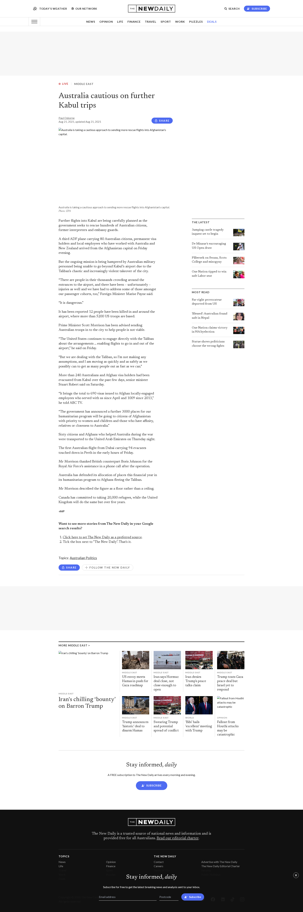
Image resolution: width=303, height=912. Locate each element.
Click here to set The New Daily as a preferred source (102, 537)
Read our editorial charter (177, 838)
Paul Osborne (67, 118)
